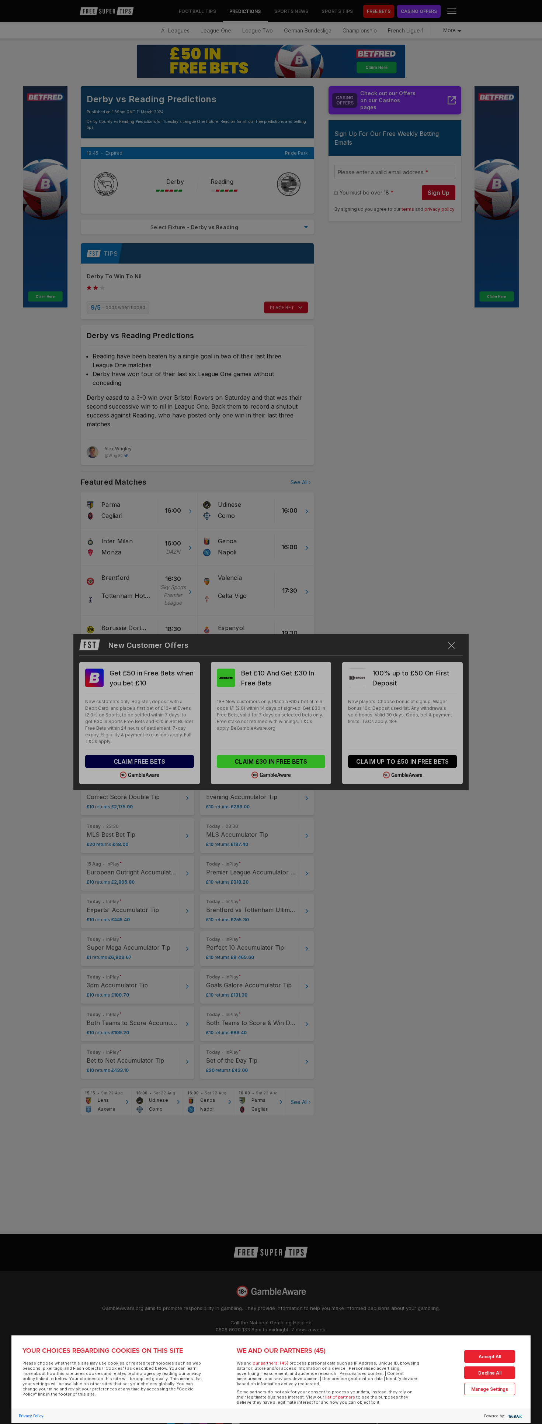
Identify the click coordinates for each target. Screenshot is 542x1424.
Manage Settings (489, 1389)
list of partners (340, 1397)
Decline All (489, 1373)
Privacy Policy (31, 1416)
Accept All (490, 1356)
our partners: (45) (270, 1363)
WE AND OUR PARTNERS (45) (281, 1350)
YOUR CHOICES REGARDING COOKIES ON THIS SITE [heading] (102, 1350)
